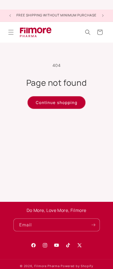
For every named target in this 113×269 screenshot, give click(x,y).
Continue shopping (56, 102)
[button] (11, 32)
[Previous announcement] (10, 16)
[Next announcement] (103, 16)
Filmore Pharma (47, 266)
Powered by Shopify (77, 266)
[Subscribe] (93, 224)
